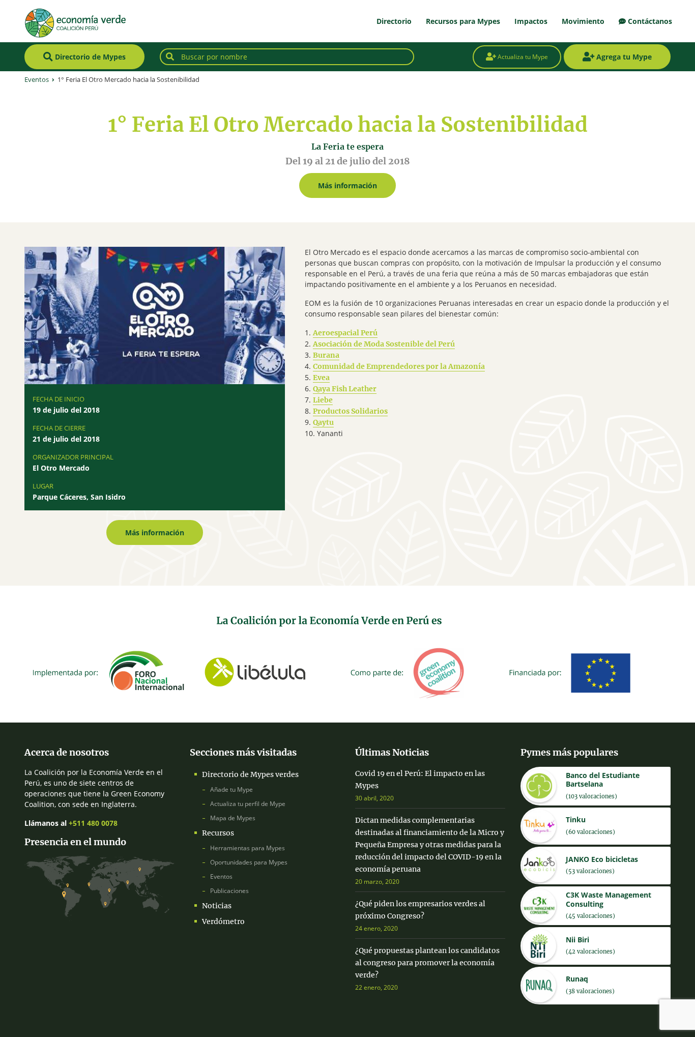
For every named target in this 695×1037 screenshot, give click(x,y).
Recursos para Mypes (463, 21)
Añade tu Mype (231, 789)
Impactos (530, 21)
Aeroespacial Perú (345, 332)
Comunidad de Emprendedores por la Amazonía (399, 366)
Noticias (216, 905)
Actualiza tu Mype (522, 56)
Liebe (323, 400)
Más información (347, 185)
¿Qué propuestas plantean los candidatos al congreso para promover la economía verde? (427, 963)
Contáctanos (649, 21)
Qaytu (323, 422)
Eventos (221, 876)
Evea (321, 377)
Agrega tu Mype (623, 57)
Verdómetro (223, 921)
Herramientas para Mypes (247, 848)
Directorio (394, 21)
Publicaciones (229, 890)
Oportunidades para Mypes (248, 862)
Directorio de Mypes (89, 57)
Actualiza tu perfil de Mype (247, 803)
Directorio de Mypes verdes (250, 774)
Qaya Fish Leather (345, 388)
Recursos (218, 833)
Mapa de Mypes (232, 818)
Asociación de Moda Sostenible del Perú (384, 344)
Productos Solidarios (350, 411)
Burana (326, 355)
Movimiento (583, 21)
